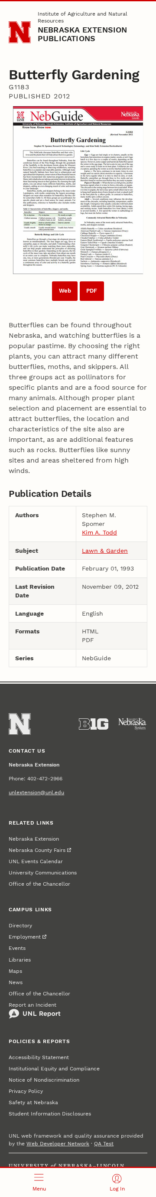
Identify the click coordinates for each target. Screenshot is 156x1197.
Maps (15, 971)
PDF (91, 290)
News (16, 982)
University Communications (43, 873)
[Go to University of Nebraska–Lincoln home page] (20, 32)
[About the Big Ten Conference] (93, 724)
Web (65, 290)
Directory (20, 926)
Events (17, 948)
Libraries (20, 960)
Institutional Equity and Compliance (54, 1069)
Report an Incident (32, 1005)
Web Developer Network (57, 1144)
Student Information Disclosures (50, 1114)
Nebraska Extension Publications (82, 34)
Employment (25, 937)
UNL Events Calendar (36, 861)
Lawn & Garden (105, 550)
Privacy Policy (26, 1091)
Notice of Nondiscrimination (44, 1080)
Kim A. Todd (99, 532)
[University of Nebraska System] (132, 724)
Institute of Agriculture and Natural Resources (82, 17)
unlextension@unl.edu (36, 792)
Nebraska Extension (34, 839)
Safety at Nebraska (33, 1102)
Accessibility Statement (39, 1057)
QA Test (104, 1144)
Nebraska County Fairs (37, 850)
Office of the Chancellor (39, 884)
